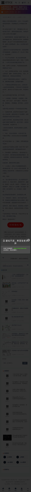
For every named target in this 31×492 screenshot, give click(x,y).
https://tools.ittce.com (20, 248)
